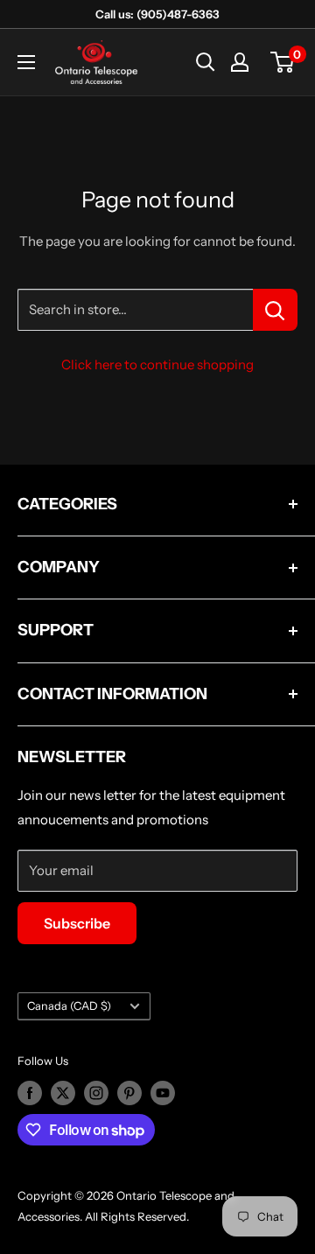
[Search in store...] (275, 310)
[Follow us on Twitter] (63, 1093)
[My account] (239, 62)
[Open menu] (26, 62)
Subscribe (77, 923)
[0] (283, 62)
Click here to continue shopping (157, 364)
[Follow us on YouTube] (162, 1093)
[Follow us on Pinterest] (129, 1093)
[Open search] (205, 62)
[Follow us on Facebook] (30, 1093)
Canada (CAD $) (69, 1005)
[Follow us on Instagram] (96, 1093)
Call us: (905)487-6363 (157, 14)
